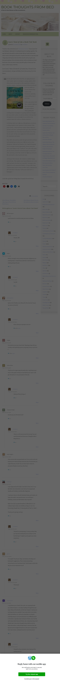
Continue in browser (31, 679)
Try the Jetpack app (32, 674)
